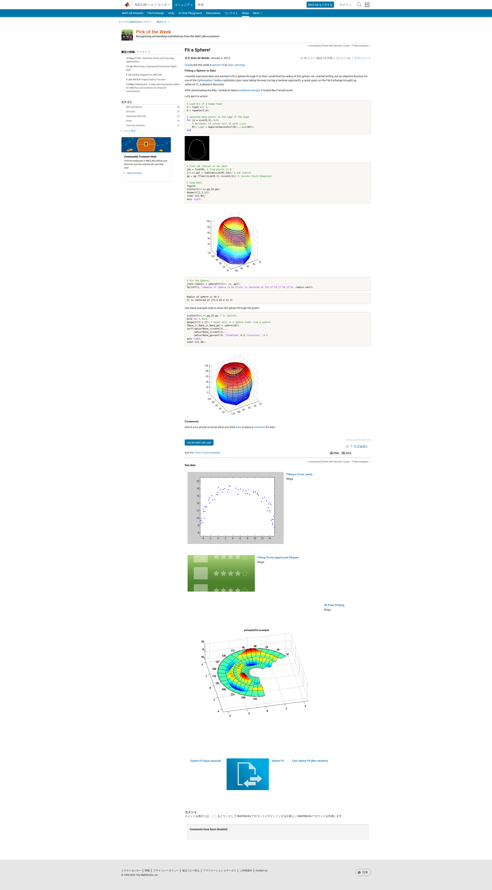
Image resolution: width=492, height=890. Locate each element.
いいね (345, 58)
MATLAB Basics (153, 107)
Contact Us (262, 870)
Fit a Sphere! (197, 50)
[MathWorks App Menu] (367, 4)
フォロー (362, 446)
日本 (365, 872)
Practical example (153, 125)
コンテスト (231, 13)
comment (259, 427)
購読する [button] (162, 22)
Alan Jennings (236, 64)
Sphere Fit (218, 64)
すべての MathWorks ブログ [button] (134, 22)
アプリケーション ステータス (219, 870)
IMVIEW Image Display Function (149, 79)
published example (249, 90)
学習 (201, 5)
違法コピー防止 (191, 870)
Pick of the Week (153, 32)
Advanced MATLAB (153, 116)
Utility (153, 121)
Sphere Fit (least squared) (205, 760)
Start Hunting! (134, 173)
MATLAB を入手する (320, 4)
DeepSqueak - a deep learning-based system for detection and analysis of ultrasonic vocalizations (153, 88)
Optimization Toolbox (210, 80)
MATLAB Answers (132, 13)
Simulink (153, 111)
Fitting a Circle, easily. (299, 474)
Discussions (213, 13)
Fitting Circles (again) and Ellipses (278, 557)
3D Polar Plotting (334, 605)
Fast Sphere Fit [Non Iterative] (310, 760)
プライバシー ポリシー (166, 870)
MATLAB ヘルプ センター (152, 5)
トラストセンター (131, 870)
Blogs (245, 13)
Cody (171, 13)
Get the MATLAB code (199, 442)
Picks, (198, 452)
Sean (187, 64)
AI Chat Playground (190, 13)
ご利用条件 (246, 870)
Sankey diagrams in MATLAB (147, 74)
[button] (359, 4)
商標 (147, 870)
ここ (214, 816)
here (238, 427)
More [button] (256, 13)
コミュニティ (184, 5)
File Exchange (156, 13)
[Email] (346, 452)
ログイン (346, 6)
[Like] (347, 446)
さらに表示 (130, 131)
